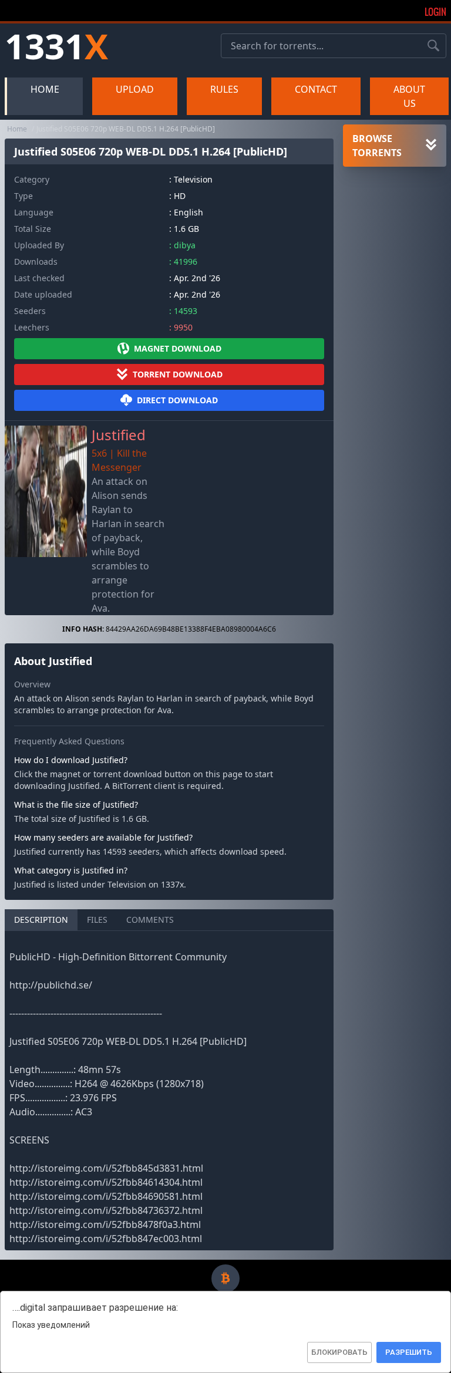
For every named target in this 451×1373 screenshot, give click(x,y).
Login (435, 12)
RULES (224, 89)
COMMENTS (150, 919)
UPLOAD (135, 89)
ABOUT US (409, 96)
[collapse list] (431, 145)
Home (17, 129)
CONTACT (316, 89)
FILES (97, 919)
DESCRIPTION (41, 919)
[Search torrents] (433, 45)
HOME (45, 89)
